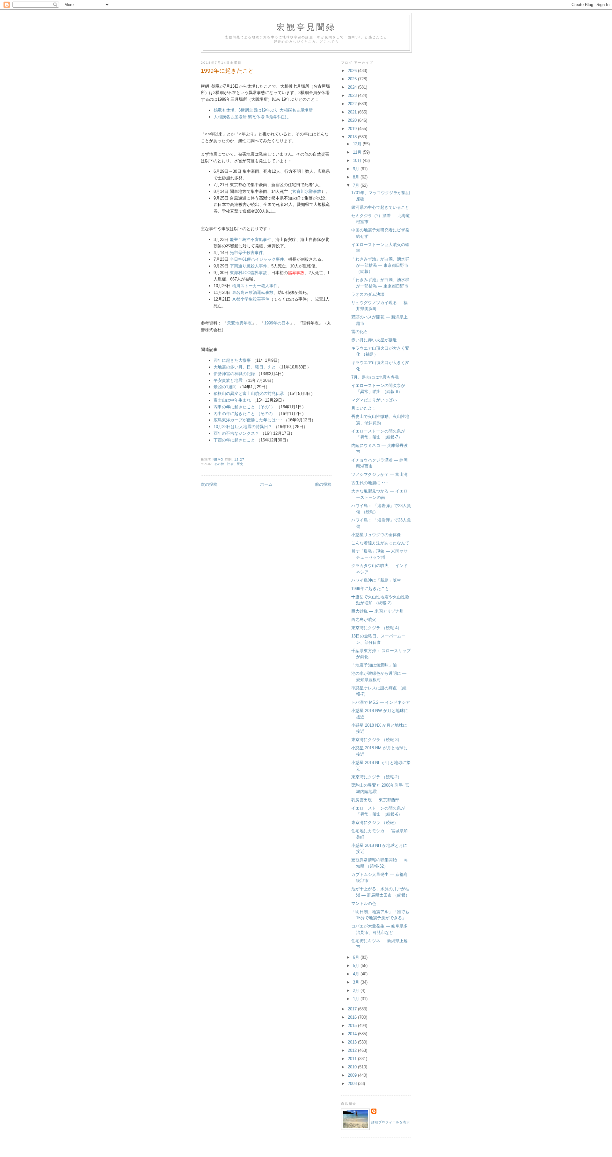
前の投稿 (323, 484)
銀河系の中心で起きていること (380, 207)
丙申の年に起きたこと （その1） (244, 406)
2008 (353, 1083)
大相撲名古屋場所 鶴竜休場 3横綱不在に (251, 116)
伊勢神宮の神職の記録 (234, 373)
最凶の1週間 (225, 386)
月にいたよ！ (363, 408)
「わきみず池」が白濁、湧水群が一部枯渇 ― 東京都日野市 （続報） (380, 265)
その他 (219, 464)
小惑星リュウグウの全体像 (376, 534)
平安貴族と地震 (228, 380)
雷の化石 (359, 331)
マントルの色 (363, 903)
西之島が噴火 (363, 619)
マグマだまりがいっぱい (374, 399)
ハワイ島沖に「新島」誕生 (376, 580)
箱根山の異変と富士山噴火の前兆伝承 (249, 393)
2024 (353, 87)
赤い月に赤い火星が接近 (374, 340)
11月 (358, 152)
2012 (353, 1050)
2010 (353, 1067)
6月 (357, 957)
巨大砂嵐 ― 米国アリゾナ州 (377, 611)
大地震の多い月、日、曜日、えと (245, 367)
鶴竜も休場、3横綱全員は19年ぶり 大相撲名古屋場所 (263, 110)
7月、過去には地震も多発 (375, 377)
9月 (357, 168)
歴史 (240, 464)
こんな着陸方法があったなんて (380, 543)
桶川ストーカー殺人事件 (255, 285)
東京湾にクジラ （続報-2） (376, 777)
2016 (353, 1017)
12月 (358, 144)
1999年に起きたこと (370, 588)
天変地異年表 (239, 323)
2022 (353, 103)
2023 (353, 95)
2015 (353, 1025)
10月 (358, 160)
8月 (357, 177)
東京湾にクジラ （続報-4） (376, 627)
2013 (353, 1042)
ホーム (266, 484)
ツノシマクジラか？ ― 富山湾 (379, 474)
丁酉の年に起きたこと (234, 440)
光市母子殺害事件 (246, 252)
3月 (357, 982)
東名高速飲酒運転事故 (252, 292)
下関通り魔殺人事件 (248, 266)
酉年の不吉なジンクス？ (236, 433)
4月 (357, 973)
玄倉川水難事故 (306, 191)
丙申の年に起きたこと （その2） (244, 413)
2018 (353, 137)
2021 (353, 112)
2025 (353, 78)
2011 (353, 1058)
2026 (353, 70)
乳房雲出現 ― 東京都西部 (375, 799)
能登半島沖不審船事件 (250, 239)
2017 (353, 1009)
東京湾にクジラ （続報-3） (376, 739)
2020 (353, 120)
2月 (357, 990)
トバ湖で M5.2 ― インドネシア (380, 702)
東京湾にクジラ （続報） (374, 822)
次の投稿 (209, 484)
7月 (357, 185)
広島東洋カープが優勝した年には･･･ (248, 420)
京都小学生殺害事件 (250, 299)
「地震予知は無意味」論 (374, 665)
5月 (357, 965)
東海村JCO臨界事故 (248, 272)
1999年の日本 (277, 323)
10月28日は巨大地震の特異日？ (243, 426)
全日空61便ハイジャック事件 (257, 259)
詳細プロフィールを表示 (390, 1122)
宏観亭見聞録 (306, 26)
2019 (353, 128)
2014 (353, 1033)
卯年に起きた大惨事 (232, 360)
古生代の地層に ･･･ (369, 482)
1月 (357, 998)
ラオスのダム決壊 (367, 294)
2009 (353, 1075)
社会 (230, 464)
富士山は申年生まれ (232, 400)
